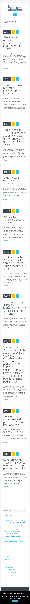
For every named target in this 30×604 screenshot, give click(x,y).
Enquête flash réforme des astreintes (11, 180)
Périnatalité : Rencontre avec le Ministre (13, 219)
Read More (5, 68)
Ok (15, 601)
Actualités (7, 559)
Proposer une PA (12, 572)
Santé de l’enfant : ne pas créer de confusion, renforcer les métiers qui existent (14, 43)
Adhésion (7, 556)
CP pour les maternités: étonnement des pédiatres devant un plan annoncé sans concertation (14, 543)
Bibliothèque (8, 564)
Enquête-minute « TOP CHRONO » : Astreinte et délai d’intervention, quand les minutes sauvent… (14, 137)
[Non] (28, 598)
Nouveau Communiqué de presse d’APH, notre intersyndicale (14, 421)
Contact (6, 579)
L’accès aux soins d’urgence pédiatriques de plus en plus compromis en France (14, 307)
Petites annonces (9, 567)
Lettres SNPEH (8, 562)
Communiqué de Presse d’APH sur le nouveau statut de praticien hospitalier (14, 464)
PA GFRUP (10, 575)
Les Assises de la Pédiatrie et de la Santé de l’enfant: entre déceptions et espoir (14, 263)
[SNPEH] (15, 7)
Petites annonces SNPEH (13, 569)
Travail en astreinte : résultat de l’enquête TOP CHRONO (14, 89)
